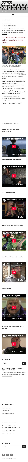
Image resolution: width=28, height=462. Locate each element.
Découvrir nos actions (9, 26)
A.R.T (4, 8)
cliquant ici (4, 34)
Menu (14, 14)
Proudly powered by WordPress (9, 458)
